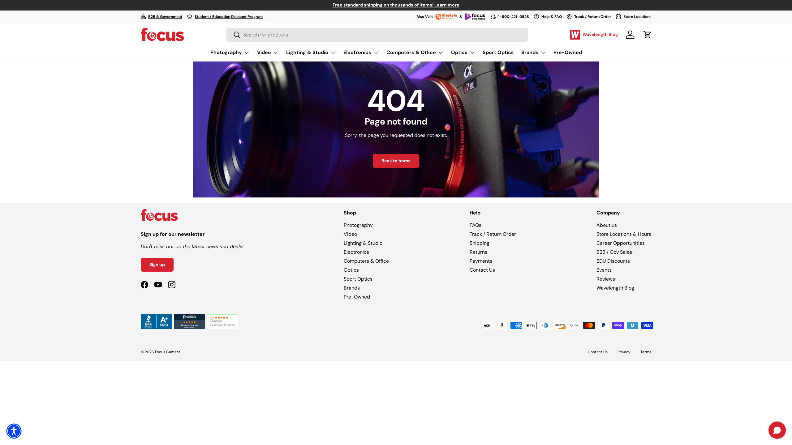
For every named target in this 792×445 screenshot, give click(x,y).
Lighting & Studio (307, 52)
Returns (478, 252)
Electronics (357, 52)
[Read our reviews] (156, 317)
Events (604, 270)
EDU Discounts (613, 261)
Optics (459, 52)
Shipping (479, 243)
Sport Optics (498, 52)
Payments (481, 261)
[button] (647, 34)
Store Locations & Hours (623, 234)
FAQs (475, 225)
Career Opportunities (620, 243)
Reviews (605, 279)
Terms (645, 352)
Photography (226, 52)
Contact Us (482, 270)
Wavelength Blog (615, 288)
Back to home (396, 160)
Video (264, 52)
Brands (529, 52)
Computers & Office (411, 52)
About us (606, 225)
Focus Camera (167, 352)
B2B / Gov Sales (614, 252)
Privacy (624, 352)
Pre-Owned (567, 52)
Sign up (157, 264)
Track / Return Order (493, 234)
